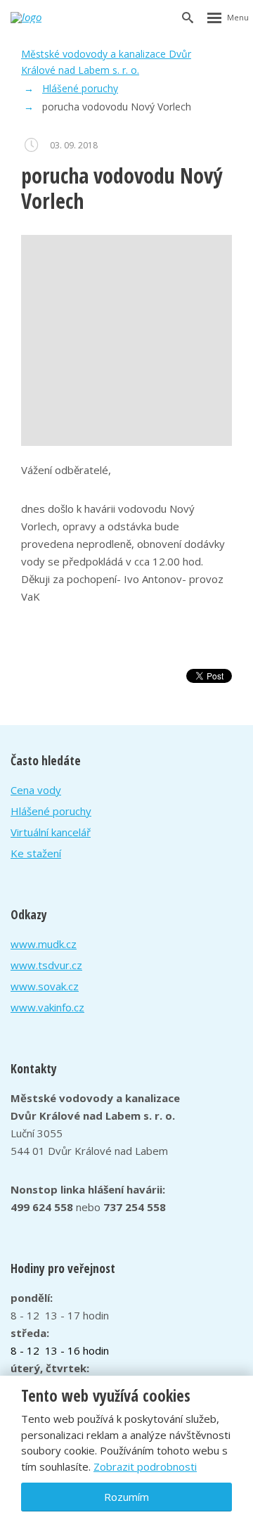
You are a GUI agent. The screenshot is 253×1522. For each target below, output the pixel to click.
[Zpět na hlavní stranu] (37, 17)
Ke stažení (36, 853)
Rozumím (126, 1497)
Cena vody (36, 790)
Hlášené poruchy (51, 811)
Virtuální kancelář (51, 832)
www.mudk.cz (44, 944)
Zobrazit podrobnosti (145, 1466)
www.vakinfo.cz (47, 1007)
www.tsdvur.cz (46, 965)
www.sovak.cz (45, 986)
